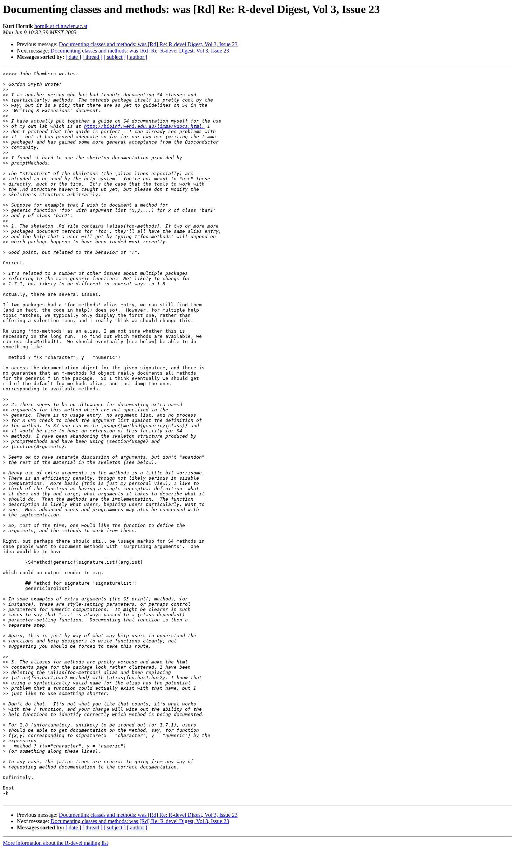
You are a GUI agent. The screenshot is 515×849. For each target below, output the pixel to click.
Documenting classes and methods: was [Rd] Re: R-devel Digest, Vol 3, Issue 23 (148, 44)
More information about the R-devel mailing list (55, 843)
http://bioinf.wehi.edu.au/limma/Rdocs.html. (144, 126)
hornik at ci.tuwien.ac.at (60, 26)
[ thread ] (92, 57)
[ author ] (137, 57)
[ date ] (73, 57)
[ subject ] (114, 57)
